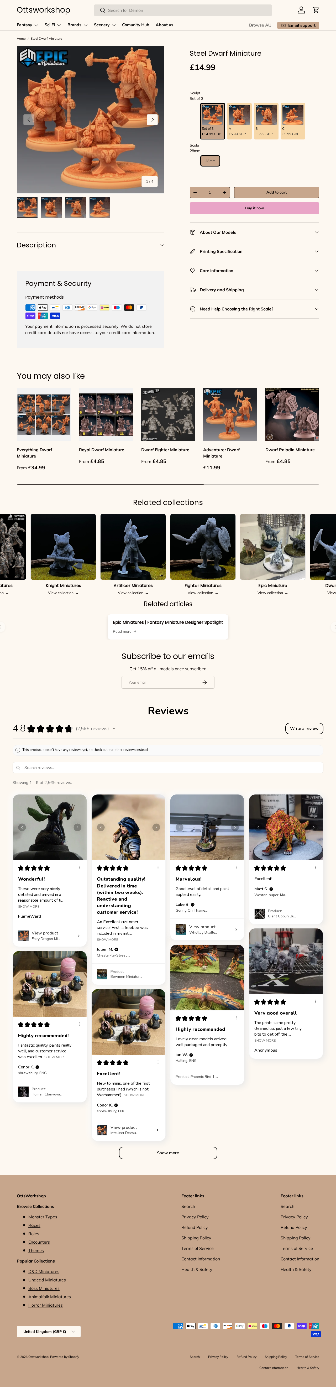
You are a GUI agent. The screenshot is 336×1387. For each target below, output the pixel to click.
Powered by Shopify (64, 1357)
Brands (74, 25)
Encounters (39, 1242)
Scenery (101, 25)
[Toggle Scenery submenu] (114, 25)
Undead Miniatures (47, 1279)
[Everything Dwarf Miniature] (44, 414)
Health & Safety (196, 1269)
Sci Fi (50, 25)
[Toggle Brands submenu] (85, 25)
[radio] (212, 121)
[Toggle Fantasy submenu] (36, 25)
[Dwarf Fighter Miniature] (168, 414)
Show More (28, 906)
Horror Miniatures (45, 1305)
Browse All (260, 25)
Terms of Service (197, 1248)
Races (34, 1225)
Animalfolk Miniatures (49, 1296)
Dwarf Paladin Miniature (290, 449)
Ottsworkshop (38, 1357)
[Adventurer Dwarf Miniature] (230, 414)
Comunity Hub (135, 25)
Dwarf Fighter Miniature (165, 449)
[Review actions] (79, 867)
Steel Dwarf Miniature (46, 38)
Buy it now (254, 208)
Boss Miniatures (44, 1288)
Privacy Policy (195, 1216)
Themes (36, 1250)
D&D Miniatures (43, 1271)
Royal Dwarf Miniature (101, 449)
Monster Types (42, 1216)
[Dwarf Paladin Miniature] (292, 414)
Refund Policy (194, 1227)
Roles (33, 1233)
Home (21, 38)
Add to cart (276, 192)
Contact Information (200, 1258)
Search (188, 1206)
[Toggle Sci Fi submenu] (59, 25)
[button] (316, 10)
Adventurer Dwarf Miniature (221, 453)
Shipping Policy (196, 1237)
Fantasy (24, 25)
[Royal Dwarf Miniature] (106, 414)
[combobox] (183, 10)
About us (164, 25)
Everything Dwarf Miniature (34, 453)
